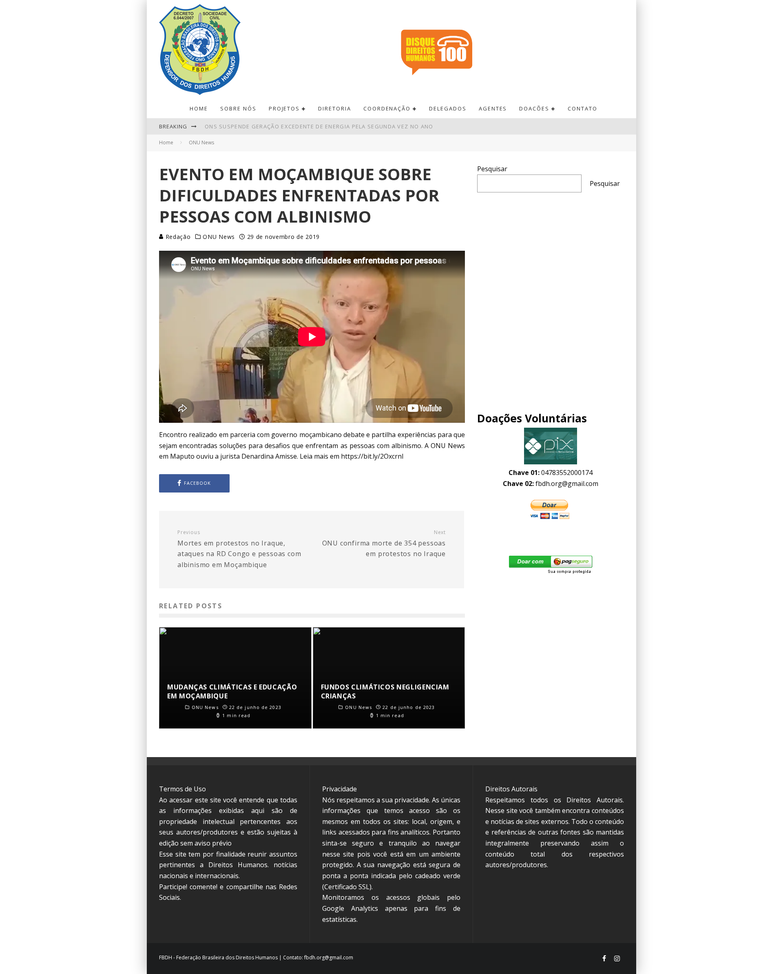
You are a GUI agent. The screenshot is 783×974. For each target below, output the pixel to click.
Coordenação (387, 108)
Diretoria (334, 108)
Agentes (493, 108)
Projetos (284, 108)
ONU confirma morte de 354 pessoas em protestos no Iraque (384, 543)
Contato (582, 108)
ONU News (219, 237)
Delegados (448, 108)
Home (199, 108)
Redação (177, 237)
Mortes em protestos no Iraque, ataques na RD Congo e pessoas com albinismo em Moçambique (239, 549)
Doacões (534, 108)
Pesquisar (492, 168)
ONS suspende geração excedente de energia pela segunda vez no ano (319, 122)
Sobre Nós (238, 108)
